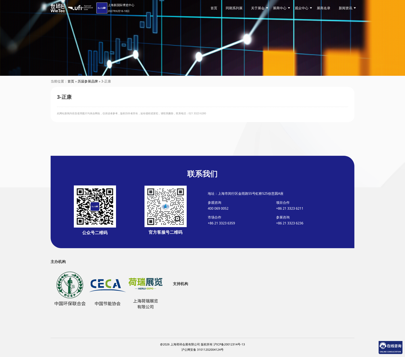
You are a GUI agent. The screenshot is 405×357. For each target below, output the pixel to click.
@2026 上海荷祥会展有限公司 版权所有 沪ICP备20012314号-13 (202, 344)
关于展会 (258, 8)
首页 (214, 8)
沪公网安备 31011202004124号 (202, 350)
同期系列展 (234, 8)
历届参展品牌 (88, 81)
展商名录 (323, 8)
